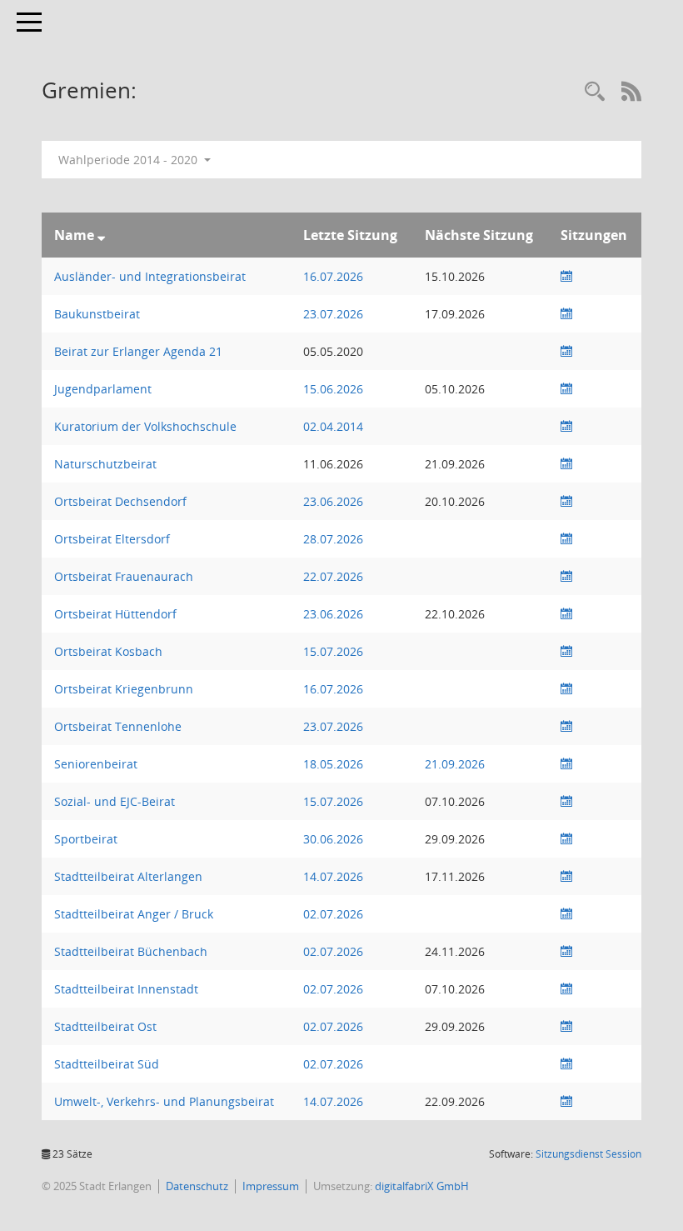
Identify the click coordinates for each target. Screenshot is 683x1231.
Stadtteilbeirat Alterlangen (128, 876)
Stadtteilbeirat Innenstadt (126, 989)
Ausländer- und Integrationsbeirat (150, 276)
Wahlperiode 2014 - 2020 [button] (129, 160)
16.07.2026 (333, 276)
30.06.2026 (333, 839)
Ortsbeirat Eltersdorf (112, 539)
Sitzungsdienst (588, 1154)
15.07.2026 (333, 651)
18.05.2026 (333, 764)
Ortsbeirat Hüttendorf (115, 614)
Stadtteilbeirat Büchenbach (130, 951)
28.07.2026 (333, 539)
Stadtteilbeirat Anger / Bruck (133, 914)
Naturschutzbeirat (105, 464)
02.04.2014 (333, 426)
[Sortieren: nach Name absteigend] (101, 235)
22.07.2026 (333, 576)
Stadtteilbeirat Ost (105, 1026)
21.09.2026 (455, 764)
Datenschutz (197, 1185)
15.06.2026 (333, 389)
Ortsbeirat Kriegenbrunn (123, 689)
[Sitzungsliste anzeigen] (566, 276)
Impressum (270, 1185)
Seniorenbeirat (95, 764)
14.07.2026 (333, 876)
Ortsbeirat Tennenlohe (118, 726)
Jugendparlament (103, 389)
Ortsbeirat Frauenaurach (123, 576)
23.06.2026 (333, 501)
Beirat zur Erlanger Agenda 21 (138, 351)
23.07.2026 (333, 314)
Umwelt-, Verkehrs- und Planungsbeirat (164, 1101)
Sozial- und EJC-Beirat (114, 801)
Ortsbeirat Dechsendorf (120, 501)
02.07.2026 (333, 914)
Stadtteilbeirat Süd (106, 1064)
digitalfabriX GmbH (422, 1185)
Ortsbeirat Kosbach (108, 651)
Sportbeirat (85, 839)
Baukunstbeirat (97, 314)
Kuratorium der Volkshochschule (145, 426)
